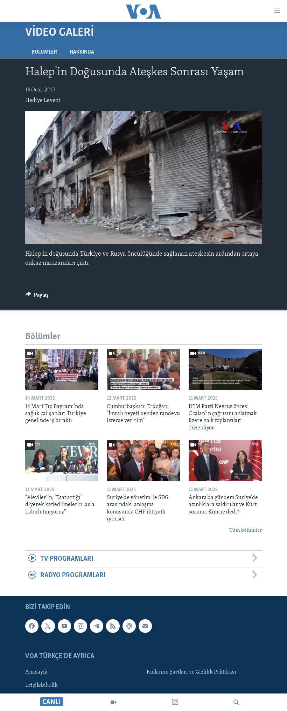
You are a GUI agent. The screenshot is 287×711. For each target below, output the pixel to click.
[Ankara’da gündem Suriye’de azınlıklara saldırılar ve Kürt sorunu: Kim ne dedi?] (225, 460)
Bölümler (44, 52)
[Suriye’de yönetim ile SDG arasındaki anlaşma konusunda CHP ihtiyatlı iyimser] (143, 460)
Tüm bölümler (245, 530)
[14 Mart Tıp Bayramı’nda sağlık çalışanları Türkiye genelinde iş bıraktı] (61, 369)
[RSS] (112, 626)
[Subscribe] (145, 626)
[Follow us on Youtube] (64, 626)
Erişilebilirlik (41, 685)
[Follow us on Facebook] (31, 626)
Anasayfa (36, 672)
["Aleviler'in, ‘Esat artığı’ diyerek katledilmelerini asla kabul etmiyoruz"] (61, 460)
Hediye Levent (42, 100)
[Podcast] (129, 626)
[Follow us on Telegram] (96, 626)
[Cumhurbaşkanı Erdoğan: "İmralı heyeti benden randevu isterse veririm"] (143, 369)
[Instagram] (175, 702)
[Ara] (236, 702)
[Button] (37, 296)
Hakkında (82, 52)
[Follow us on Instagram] (80, 626)
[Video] (113, 702)
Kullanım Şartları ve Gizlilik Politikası (191, 672)
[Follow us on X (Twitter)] (48, 626)
